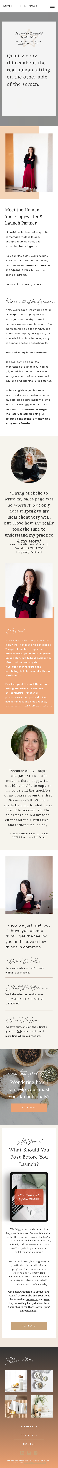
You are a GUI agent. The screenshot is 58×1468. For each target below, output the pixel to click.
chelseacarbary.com (35, 1463)
